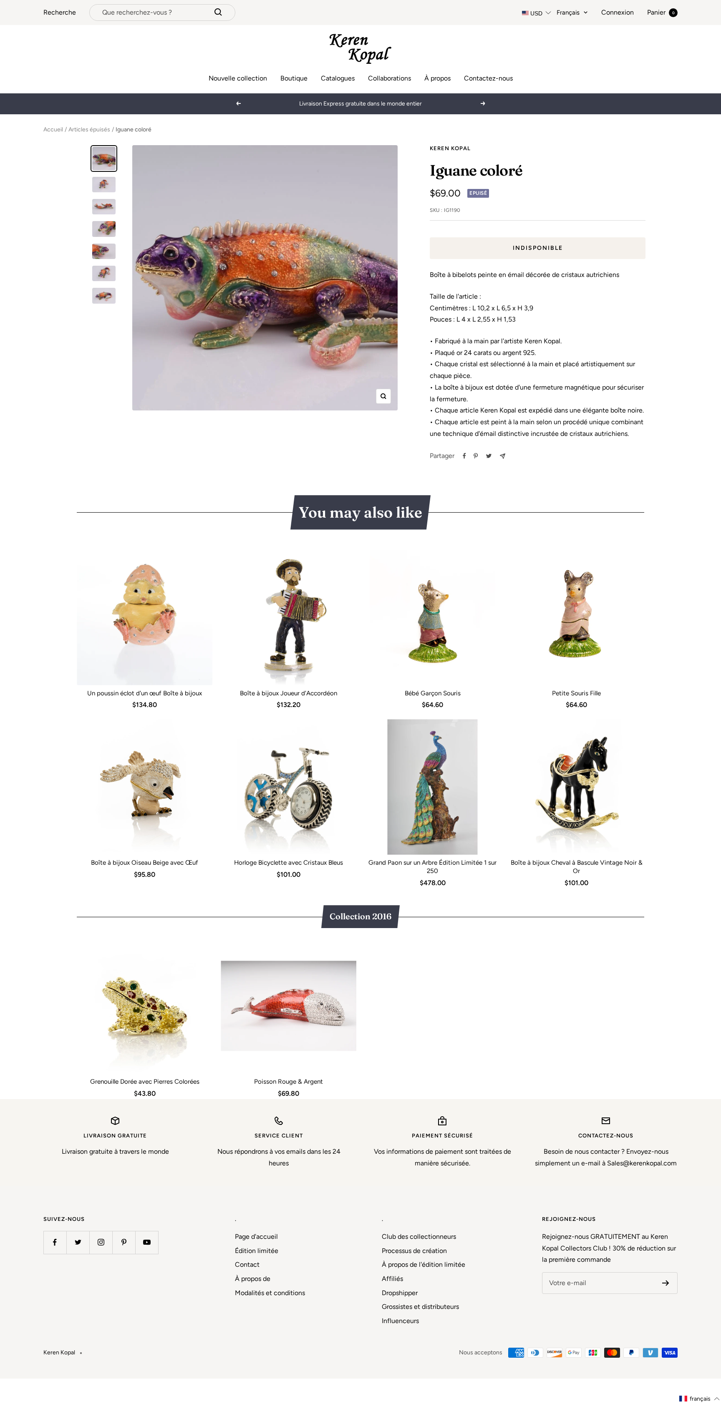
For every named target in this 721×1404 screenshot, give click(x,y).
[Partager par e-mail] (502, 456)
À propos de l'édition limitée (423, 1264)
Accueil (53, 129)
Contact (247, 1264)
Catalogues (338, 78)
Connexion (617, 12)
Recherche (59, 12)
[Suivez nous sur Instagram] (100, 1242)
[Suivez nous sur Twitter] (77, 1242)
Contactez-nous (488, 78)
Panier (661, 12)
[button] (699, 1399)
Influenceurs (400, 1321)
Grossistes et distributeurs (420, 1307)
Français (568, 12)
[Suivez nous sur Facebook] (54, 1242)
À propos (437, 78)
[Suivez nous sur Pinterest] (123, 1242)
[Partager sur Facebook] (464, 456)
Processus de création (414, 1251)
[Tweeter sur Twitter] (488, 456)
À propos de (252, 1279)
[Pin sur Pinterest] (476, 456)
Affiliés (392, 1279)
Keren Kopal (450, 148)
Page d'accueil (256, 1236)
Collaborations (389, 78)
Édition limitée (256, 1251)
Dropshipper (400, 1293)
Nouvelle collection (238, 78)
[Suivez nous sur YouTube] (146, 1242)
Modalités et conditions (270, 1293)
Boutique (294, 78)
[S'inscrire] (665, 1283)
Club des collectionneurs (419, 1236)
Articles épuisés (89, 129)
